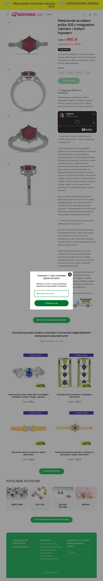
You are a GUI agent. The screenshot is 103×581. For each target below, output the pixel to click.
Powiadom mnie (51, 303)
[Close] (70, 274)
